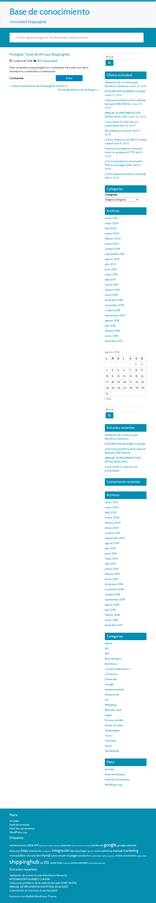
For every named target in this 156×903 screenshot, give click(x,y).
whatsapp (92, 863)
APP (39, 61)
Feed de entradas (115, 774)
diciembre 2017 (114, 341)
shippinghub (24, 861)
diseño (57, 845)
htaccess (15, 851)
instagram (46, 851)
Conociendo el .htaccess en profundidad (33, 890)
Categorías (111, 194)
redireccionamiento (125, 855)
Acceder (109, 769)
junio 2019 (111, 269)
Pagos (108, 715)
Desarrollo (111, 679)
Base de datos (113, 658)
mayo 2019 (111, 274)
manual (118, 851)
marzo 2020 (112, 233)
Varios (108, 745)
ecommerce (78, 845)
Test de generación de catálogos (78, 89)
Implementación (114, 689)
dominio (66, 845)
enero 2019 (111, 295)
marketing (130, 851)
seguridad (141, 856)
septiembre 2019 (115, 254)
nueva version (58, 855)
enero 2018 (111, 336)
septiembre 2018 (115, 315)
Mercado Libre (113, 710)
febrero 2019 (112, 290)
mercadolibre (17, 855)
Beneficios (111, 664)
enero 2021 (111, 218)
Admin (108, 643)
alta (30, 845)
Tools (108, 735)
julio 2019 (110, 264)
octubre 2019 (112, 249)
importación (35, 851)
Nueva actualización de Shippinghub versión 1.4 (38, 86)
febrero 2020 (113, 238)
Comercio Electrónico (118, 669)
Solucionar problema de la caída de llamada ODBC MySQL (43, 883)
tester (53, 862)
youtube (101, 863)
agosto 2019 (112, 259)
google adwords (126, 845)
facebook (97, 845)
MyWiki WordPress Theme (41, 896)
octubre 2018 (112, 310)
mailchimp (106, 851)
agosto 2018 (112, 320)
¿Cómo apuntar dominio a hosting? (125, 174)
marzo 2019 (112, 284)
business (43, 845)
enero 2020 (112, 243)
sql (41, 862)
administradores (18, 845)
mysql (45, 855)
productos (85, 855)
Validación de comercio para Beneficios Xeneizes (38, 875)
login (83, 851)
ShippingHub (50, 61)
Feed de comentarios (117, 779)
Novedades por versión (118, 130)
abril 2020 (111, 228)
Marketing (110, 705)
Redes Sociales (114, 725)
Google (109, 684)
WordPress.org (113, 784)
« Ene (108, 398)
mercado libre (33, 855)
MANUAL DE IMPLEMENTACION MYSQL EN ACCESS (39, 886)
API (106, 648)
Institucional (112, 694)
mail (97, 851)
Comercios (111, 674)
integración (61, 850)
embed (87, 845)
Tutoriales (110, 740)
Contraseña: (17, 78)
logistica (90, 851)
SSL (47, 862)
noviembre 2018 (114, 305)
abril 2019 (110, 279)
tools (59, 862)
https (24, 851)
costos (51, 845)
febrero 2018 (112, 330)
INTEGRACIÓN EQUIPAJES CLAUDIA (125, 91)
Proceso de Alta (114, 720)
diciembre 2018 (114, 300)
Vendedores (112, 751)
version (83, 862)
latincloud (75, 851)
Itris (107, 699)
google (110, 844)
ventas (74, 862)
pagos (74, 855)
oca (68, 855)
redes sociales (108, 856)
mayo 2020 (112, 223)
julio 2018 (110, 325)
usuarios (66, 863)
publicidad (96, 856)
